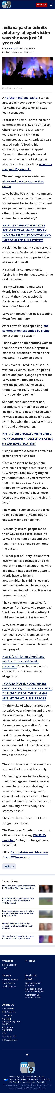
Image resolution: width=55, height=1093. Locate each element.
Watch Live (41, 5)
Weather (7, 960)
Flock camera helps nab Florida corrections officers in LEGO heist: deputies (17, 925)
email (27, 1054)
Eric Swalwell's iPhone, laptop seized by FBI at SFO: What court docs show (18, 886)
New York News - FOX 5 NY (33, 984)
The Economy (8, 983)
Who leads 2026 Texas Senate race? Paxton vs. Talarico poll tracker (18, 937)
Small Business (9, 986)
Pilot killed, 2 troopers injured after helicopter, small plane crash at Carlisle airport (18, 900)
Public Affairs (8, 1008)
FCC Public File (9, 1036)
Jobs (4, 1033)
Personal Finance (10, 979)
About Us (8, 1004)
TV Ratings (7, 1015)
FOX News (23, 48)
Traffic (5, 968)
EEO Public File (9, 1012)
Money (6, 975)
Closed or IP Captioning (7, 1028)
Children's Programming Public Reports (11, 1021)
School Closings (9, 964)
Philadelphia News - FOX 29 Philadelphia (34, 990)
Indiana (32, 48)
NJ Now (30, 960)
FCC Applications (9, 1040)
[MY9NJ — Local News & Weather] (6, 4)
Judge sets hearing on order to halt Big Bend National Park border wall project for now (18, 913)
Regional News (30, 977)
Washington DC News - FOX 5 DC (33, 996)
